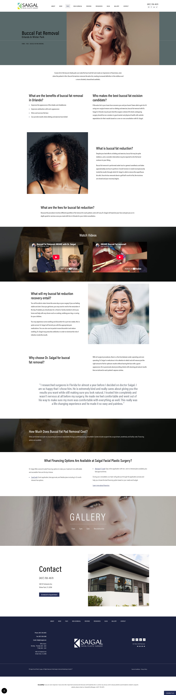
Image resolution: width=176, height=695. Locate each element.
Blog (108, 6)
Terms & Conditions (136, 669)
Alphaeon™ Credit (100, 468)
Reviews (88, 6)
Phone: (40, 633)
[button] (4, 690)
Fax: (41, 636)
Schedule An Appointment (49, 594)
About (53, 6)
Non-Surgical (77, 6)
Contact (126, 6)
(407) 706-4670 (46, 578)
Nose (60, 6)
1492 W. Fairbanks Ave (45, 585)
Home (23, 44)
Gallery (116, 6)
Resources (99, 6)
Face (67, 6)
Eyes (80, 529)
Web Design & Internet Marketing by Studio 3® (62, 669)
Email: (39, 640)
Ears (88, 529)
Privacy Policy (144, 669)
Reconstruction (99, 529)
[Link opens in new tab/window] (149, 7)
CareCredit (34, 477)
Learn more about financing (101, 485)
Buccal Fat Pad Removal (37, 44)
